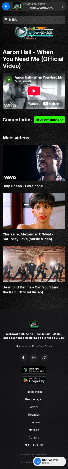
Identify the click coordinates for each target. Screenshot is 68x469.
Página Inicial (34, 391)
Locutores (34, 422)
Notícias (34, 429)
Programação (33, 399)
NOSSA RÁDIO (34, 445)
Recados (34, 414)
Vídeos (34, 407)
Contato (34, 437)
